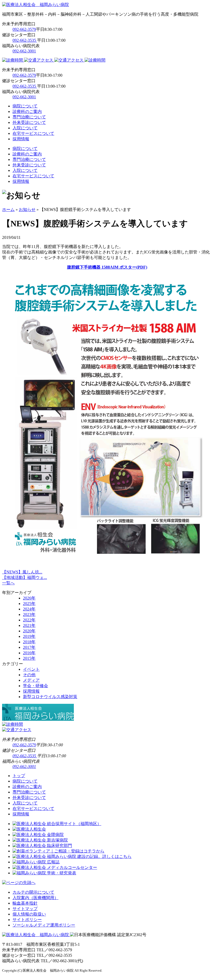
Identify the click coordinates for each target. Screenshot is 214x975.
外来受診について (29, 122)
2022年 (29, 620)
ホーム (8, 209)
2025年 (29, 603)
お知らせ (27, 209)
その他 (29, 675)
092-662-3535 (25, 40)
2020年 (29, 631)
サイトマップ (25, 908)
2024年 (29, 609)
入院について (25, 128)
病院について (25, 106)
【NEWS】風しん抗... (22, 572)
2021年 (29, 625)
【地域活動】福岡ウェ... (24, 577)
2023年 (29, 614)
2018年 (29, 642)
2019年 (29, 636)
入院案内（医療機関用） (35, 897)
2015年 (29, 658)
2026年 (29, 598)
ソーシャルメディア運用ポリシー (44, 925)
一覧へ (8, 583)
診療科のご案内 (27, 111)
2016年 (29, 653)
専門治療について (29, 117)
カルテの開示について (33, 892)
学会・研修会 (35, 685)
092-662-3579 (24, 29)
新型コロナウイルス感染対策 (50, 696)
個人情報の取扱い (29, 914)
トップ (19, 775)
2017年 (29, 647)
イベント (31, 669)
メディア (31, 680)
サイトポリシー (27, 919)
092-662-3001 (24, 51)
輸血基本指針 (25, 903)
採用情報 (21, 139)
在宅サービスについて (33, 133)
